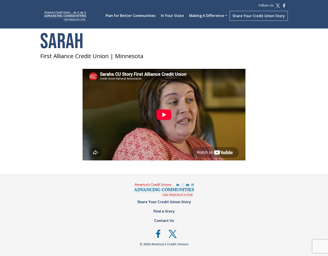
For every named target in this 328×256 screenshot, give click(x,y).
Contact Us (164, 220)
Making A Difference (206, 15)
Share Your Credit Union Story (259, 15)
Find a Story (164, 211)
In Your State (172, 15)
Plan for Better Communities (131, 15)
